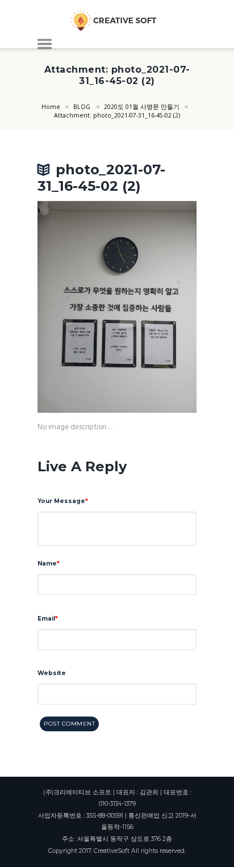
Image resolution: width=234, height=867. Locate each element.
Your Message (61, 501)
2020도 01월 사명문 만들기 (141, 107)
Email (46, 618)
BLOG (81, 107)
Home (50, 107)
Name (47, 563)
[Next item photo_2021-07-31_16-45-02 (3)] (157, 306)
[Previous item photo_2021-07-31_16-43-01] (77, 306)
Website (51, 673)
